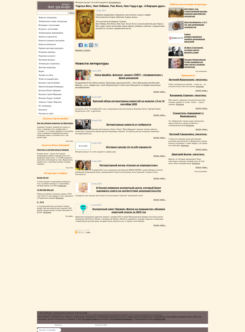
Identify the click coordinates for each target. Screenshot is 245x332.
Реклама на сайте (46, 113)
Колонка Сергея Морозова (50, 94)
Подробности (115, 2)
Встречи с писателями (48, 29)
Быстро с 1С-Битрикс (47, 330)
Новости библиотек (47, 44)
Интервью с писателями (49, 25)
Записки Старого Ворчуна (50, 102)
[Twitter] (86, 45)
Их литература (45, 106)
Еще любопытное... (202, 71)
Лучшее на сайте (46, 75)
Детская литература (47, 67)
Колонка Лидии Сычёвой (50, 98)
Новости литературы (48, 17)
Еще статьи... (70, 141)
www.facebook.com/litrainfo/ (121, 319)
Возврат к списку (82, 50)
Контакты (43, 110)
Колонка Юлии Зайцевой (50, 90)
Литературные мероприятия (51, 33)
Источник (62, 186)
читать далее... (159, 92)
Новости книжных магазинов (51, 40)
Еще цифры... (69, 216)
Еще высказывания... (201, 171)
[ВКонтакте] (91, 45)
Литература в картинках (49, 63)
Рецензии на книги (47, 56)
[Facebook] (80, 45)
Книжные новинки (47, 52)
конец (88, 232)
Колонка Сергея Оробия (49, 83)
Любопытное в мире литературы (53, 21)
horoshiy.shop (159, 319)
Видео (41, 71)
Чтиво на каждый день (48, 79)
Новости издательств (48, 37)
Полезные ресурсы (47, 60)
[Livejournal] (96, 45)
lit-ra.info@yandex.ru (91, 319)
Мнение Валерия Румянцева (51, 87)
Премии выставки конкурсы (51, 48)
